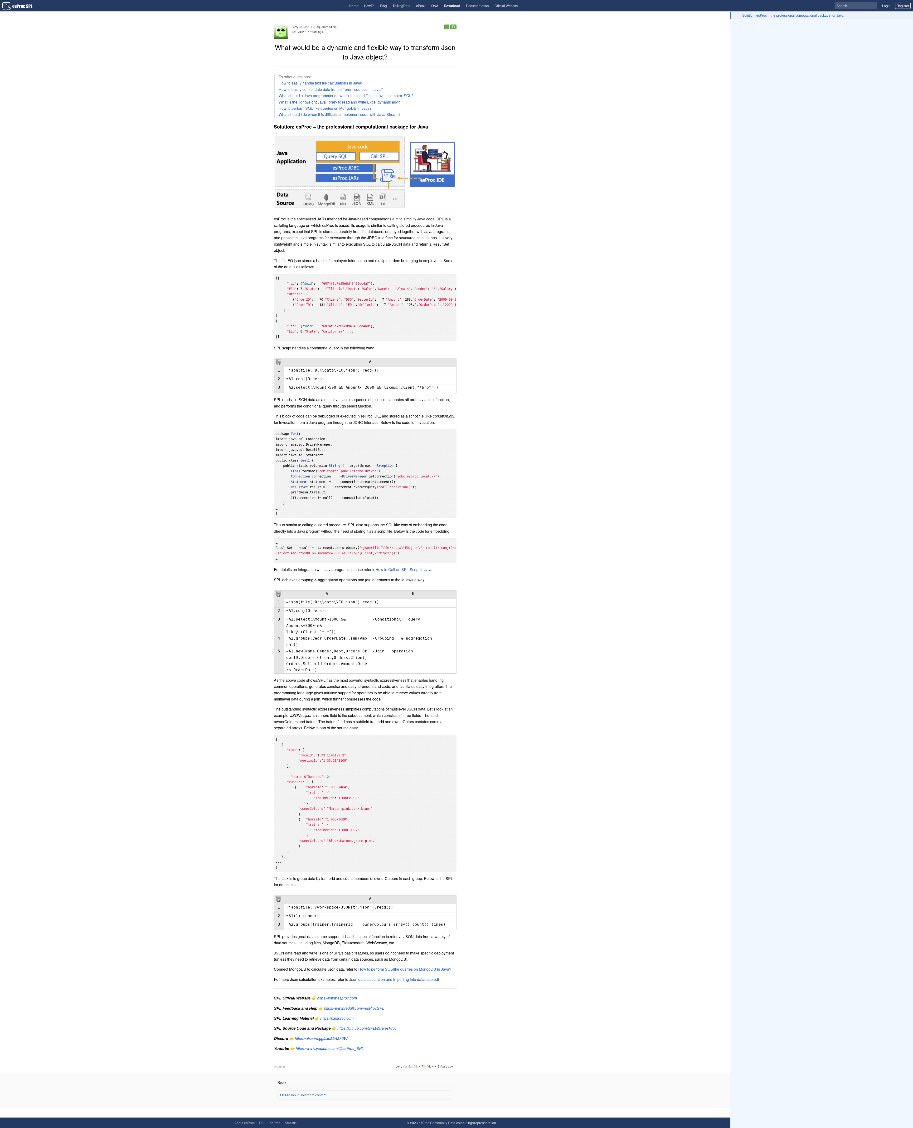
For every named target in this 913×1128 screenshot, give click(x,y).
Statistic (290, 1122)
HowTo (369, 5)
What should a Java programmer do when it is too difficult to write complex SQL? (346, 95)
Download (452, 5)
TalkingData (401, 5)
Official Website (506, 5)
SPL (262, 1122)
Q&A (434, 5)
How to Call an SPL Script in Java (403, 569)
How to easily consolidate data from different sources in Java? (331, 89)
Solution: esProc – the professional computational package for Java (793, 15)
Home (353, 5)
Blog (383, 5)
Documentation (477, 5)
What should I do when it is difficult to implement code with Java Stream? (340, 114)
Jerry (295, 27)
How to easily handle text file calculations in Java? (321, 83)
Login (886, 5)
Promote (279, 1066)
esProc (275, 1122)
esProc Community (433, 1122)
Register (903, 5)
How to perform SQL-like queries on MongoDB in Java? (325, 108)
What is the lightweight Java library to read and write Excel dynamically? (339, 102)
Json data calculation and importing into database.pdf (394, 979)
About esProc (244, 1122)
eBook (421, 5)
